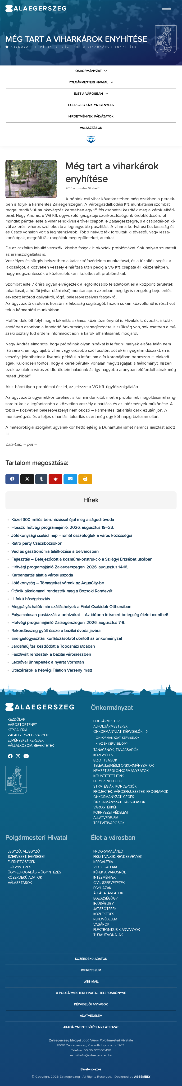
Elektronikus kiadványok (116, 930)
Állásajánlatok (108, 893)
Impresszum (91, 970)
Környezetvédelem (110, 812)
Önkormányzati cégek (113, 797)
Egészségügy (105, 898)
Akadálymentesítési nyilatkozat (91, 1027)
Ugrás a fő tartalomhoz (165, 2)
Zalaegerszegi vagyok (28, 735)
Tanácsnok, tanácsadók (116, 750)
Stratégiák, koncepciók (115, 786)
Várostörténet (22, 725)
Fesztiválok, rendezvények (117, 857)
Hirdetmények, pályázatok (91, 116)
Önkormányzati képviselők (118, 731)
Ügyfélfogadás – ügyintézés (34, 872)
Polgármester (106, 721)
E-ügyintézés (19, 867)
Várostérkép (105, 807)
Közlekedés (103, 914)
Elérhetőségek (21, 862)
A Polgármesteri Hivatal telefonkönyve (91, 993)
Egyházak (102, 888)
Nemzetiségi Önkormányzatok (121, 771)
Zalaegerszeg (35, 8)
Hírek (46, 47)
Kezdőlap (20, 47)
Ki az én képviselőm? (111, 743)
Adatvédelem (91, 1015)
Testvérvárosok (109, 823)
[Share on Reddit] (55, 479)
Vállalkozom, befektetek (31, 745)
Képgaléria (17, 730)
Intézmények (104, 877)
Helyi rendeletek (108, 781)
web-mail (91, 981)
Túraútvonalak (108, 935)
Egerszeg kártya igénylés (91, 105)
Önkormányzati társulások (119, 802)
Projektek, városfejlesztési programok (130, 792)
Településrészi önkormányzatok (123, 765)
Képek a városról (109, 872)
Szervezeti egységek (27, 857)
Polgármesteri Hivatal (88, 82)
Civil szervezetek (109, 883)
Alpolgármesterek (110, 726)
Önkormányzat (88, 71)
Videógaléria (105, 867)
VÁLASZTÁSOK (91, 128)
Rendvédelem (105, 919)
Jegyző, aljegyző (24, 851)
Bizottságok (105, 760)
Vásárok (101, 924)
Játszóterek (105, 909)
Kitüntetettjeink (108, 776)
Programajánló (108, 851)
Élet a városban (88, 93)
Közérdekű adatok (25, 877)
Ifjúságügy (103, 903)
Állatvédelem (105, 818)
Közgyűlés (103, 755)
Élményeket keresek (26, 740)
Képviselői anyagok (91, 1004)
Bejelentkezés (91, 1069)
